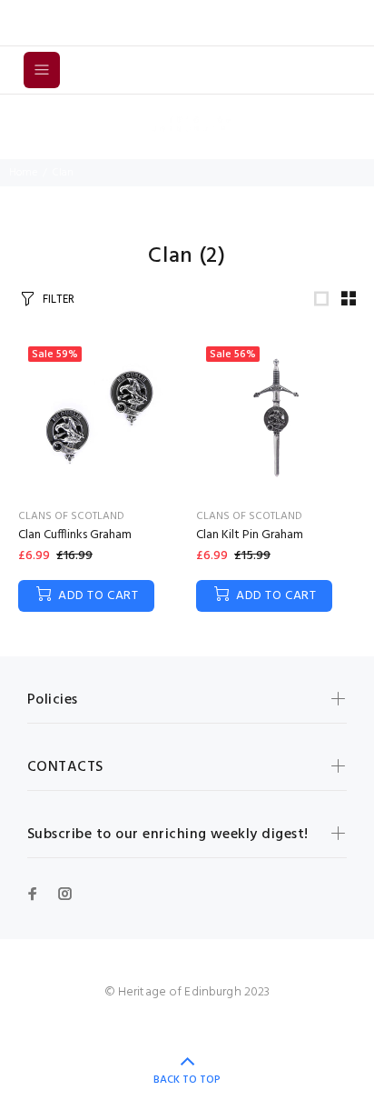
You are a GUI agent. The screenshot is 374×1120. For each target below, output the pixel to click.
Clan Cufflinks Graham (75, 535)
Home (23, 173)
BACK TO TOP (187, 1080)
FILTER (58, 299)
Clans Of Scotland (71, 516)
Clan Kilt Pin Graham (249, 535)
